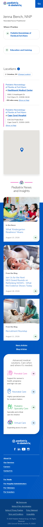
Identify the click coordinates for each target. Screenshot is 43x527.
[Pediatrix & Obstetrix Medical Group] (13, 4)
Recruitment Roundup (16, 331)
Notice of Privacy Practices (14, 510)
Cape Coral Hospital (17, 115)
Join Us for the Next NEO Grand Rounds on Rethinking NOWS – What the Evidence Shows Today (19, 281)
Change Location (24, 74)
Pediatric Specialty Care (21, 407)
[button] (21, 50)
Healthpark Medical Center (20, 90)
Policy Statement (32, 510)
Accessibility (30, 514)
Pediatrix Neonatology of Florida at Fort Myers (20, 34)
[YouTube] (23, 449)
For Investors (9, 492)
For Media (8, 479)
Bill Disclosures (21, 502)
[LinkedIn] (19, 449)
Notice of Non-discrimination (21, 506)
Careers (7, 467)
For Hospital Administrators (15, 484)
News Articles (21, 345)
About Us (7, 458)
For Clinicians (9, 488)
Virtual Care (20, 422)
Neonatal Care (19, 391)
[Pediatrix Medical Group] (21, 442)
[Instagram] (28, 449)
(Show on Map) (24, 100)
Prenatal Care (20, 373)
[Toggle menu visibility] (39, 4)
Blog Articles (21, 349)
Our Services (9, 462)
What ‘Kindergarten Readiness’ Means (15, 231)
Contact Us (8, 471)
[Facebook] (14, 449)
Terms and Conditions (15, 514)
